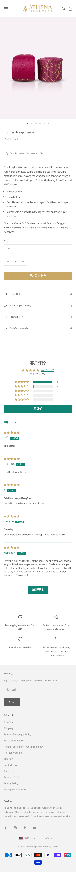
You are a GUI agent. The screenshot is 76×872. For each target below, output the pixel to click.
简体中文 (49, 838)
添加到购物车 (38, 276)
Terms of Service (12, 777)
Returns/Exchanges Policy (17, 735)
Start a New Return (13, 741)
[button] (22, 382)
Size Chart (9, 722)
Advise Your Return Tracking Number (23, 747)
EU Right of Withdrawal (16, 790)
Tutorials (8, 759)
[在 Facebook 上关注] (5, 828)
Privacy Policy (11, 783)
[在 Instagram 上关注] (15, 828)
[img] (12, 433)
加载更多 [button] (38, 590)
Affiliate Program (13, 753)
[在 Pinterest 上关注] (25, 828)
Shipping (8, 728)
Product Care (11, 765)
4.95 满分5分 (47, 370)
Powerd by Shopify (50, 846)
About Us (9, 771)
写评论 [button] (38, 409)
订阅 (12, 702)
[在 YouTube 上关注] (34, 828)
